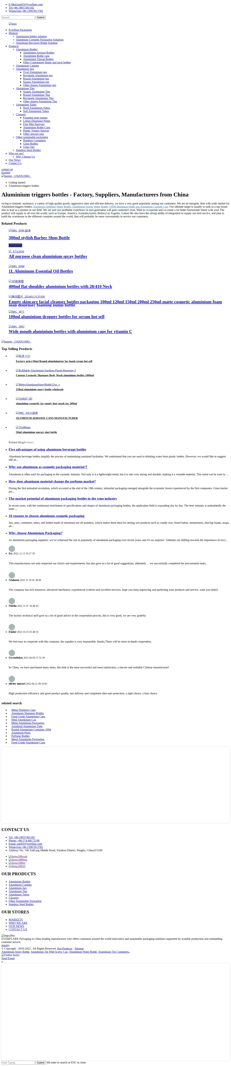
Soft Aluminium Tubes (36, 111)
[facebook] (18, 856)
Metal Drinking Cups (23, 710)
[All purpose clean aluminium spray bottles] (16, 251)
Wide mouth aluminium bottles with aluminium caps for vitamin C (70, 331)
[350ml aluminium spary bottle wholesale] (38, 384)
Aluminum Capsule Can (154, 206)
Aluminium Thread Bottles (38, 59)
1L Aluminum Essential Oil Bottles (41, 271)
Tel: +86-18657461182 (22, 837)
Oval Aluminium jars (35, 72)
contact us (7, 169)
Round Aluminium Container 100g (31, 729)
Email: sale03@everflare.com (25, 843)
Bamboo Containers (34, 140)
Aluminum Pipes (20, 732)
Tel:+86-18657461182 (21, 7)
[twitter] (17, 862)
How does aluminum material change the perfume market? (52, 481)
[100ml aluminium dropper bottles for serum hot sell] (16, 311)
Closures (21, 114)
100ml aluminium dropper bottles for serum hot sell (56, 316)
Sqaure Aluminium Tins (36, 91)
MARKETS (16, 919)
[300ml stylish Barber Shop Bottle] (20, 230)
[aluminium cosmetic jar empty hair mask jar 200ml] (24, 398)
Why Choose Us (25, 156)
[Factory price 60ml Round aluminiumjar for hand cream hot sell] (23, 356)
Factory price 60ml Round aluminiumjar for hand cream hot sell (54, 361)
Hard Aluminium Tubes (36, 107)
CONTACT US (18, 929)
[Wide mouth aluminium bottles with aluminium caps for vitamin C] (16, 326)
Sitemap (79, 948)
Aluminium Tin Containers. (113, 951)
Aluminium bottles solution (31, 36)
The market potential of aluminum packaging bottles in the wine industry (63, 498)
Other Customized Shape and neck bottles (47, 62)
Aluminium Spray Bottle (15, 951)
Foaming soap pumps (35, 117)
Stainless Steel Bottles (28, 150)
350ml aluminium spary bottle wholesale (40, 389)
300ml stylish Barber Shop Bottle (39, 237)
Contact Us (15, 163)
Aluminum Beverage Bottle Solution (37, 42)
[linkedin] (18, 859)
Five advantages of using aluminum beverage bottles (47, 449)
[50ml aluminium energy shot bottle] (23, 427)
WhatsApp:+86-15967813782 (26, 10)
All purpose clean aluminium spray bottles (48, 256)
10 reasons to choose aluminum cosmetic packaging (46, 516)
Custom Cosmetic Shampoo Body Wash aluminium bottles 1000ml (55, 375)
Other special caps (33, 133)
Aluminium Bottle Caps (36, 127)
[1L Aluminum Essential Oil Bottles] (16, 266)
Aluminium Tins (25, 88)
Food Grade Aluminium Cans (28, 716)
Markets (13, 33)
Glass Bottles (30, 143)
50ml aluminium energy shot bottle (36, 432)
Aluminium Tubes (26, 104)
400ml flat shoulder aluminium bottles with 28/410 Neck (60, 286)
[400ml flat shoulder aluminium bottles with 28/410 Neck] (16, 281)
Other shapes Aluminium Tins (40, 101)
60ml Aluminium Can (23, 719)
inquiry (5, 945)
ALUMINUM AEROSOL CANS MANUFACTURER (47, 418)
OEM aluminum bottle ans (124, 206)
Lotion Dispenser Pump (36, 120)
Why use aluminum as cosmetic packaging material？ (48, 467)
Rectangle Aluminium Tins (38, 98)
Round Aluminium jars (36, 78)
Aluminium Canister (27, 65)
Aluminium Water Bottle (83, 951)
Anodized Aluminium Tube (27, 726)
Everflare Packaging (20, 29)
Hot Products (64, 948)
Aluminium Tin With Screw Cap (49, 951)
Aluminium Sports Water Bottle (90, 206)
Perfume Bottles (20, 736)
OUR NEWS (16, 926)
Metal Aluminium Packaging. (28, 723)
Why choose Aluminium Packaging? (36, 533)
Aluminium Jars (25, 68)
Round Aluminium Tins (36, 94)
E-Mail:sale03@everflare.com (26, 4)
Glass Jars (28, 146)
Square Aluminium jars (36, 81)
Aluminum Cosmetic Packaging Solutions (40, 39)
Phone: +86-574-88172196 (24, 840)
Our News (15, 159)
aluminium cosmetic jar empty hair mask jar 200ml (46, 403)
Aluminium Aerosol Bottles (38, 52)
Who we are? (16, 153)
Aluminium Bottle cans (36, 55)
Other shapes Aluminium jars (39, 85)
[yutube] (17, 866)
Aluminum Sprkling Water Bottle (52, 206)
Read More (15, 245)
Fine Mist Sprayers (34, 124)
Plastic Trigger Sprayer (36, 130)
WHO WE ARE (18, 922)
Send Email (8, 958)
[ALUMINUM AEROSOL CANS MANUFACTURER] (27, 412)
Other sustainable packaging (32, 137)
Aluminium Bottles (27, 49)
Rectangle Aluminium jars (38, 75)
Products (14, 46)
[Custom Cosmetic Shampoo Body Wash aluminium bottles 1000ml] (46, 370)
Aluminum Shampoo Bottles (27, 713)
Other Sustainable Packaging (25, 901)
